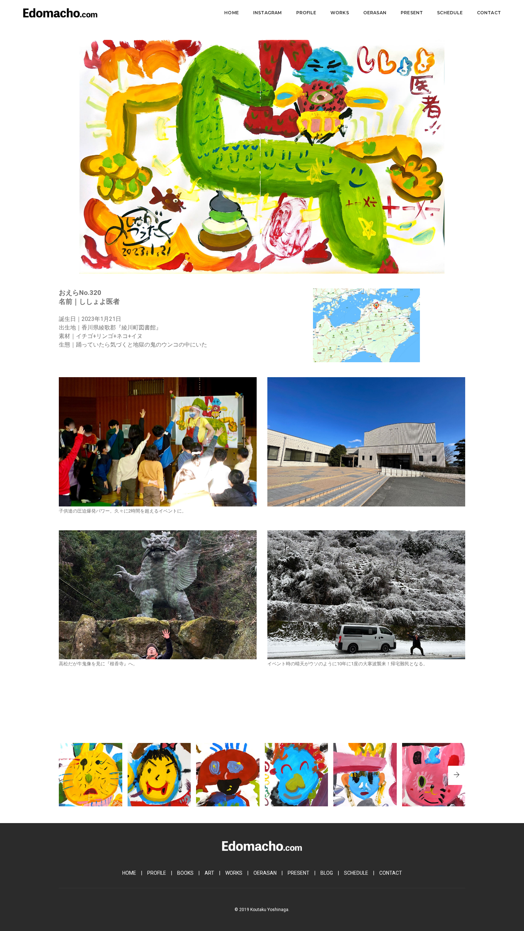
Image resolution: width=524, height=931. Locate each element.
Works (339, 12)
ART (209, 873)
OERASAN (265, 873)
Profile (306, 12)
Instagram (267, 12)
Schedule (449, 12)
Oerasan (374, 12)
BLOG (326, 873)
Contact (489, 12)
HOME (129, 873)
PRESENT (298, 873)
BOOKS (185, 873)
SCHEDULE (356, 873)
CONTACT (390, 873)
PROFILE (156, 873)
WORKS (233, 873)
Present (412, 12)
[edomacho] (60, 12)
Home (231, 12)
